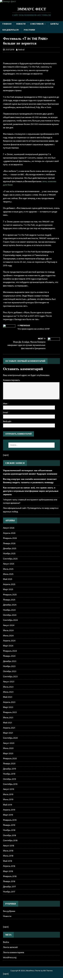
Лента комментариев (13, 952)
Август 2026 (8, 528)
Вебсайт (7, 421)
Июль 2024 (8, 630)
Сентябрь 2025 (10, 559)
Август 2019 (8, 789)
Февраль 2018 (10, 876)
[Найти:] (31, 445)
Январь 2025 (9, 600)
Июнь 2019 (8, 799)
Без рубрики (9, 911)
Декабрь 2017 (9, 887)
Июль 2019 (8, 794)
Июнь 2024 (8, 636)
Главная (6, 24)
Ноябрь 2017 (9, 892)
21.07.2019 (10, 49)
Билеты (54, 24)
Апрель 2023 (9, 702)
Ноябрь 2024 (9, 610)
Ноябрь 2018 (9, 830)
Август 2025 (8, 564)
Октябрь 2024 (9, 615)
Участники (29, 30)
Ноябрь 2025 (9, 553)
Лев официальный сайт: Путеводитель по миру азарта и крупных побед (30, 509)
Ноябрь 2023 (9, 666)
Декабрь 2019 (9, 769)
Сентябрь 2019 (10, 784)
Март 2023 (8, 707)
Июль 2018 (8, 851)
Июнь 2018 (8, 856)
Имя (5, 404)
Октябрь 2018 (9, 835)
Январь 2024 (9, 656)
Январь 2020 (9, 763)
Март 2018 (8, 871)
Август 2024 (8, 625)
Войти (6, 942)
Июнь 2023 (8, 692)
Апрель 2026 (9, 533)
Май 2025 (7, 579)
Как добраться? (10, 30)
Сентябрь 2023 (10, 676)
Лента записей (10, 947)
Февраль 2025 (10, 595)
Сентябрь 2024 (10, 620)
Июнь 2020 (8, 748)
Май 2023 (7, 697)
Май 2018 (7, 861)
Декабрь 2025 (9, 548)
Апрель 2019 (9, 810)
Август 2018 (8, 846)
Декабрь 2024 (9, 605)
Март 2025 (8, 589)
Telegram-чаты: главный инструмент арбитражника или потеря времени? (30, 501)
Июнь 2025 (8, 574)
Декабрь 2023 (9, 661)
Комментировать (11, 380)
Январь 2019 (9, 825)
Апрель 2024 (9, 641)
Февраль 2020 (10, 758)
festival (21, 49)
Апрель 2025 (9, 584)
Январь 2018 (9, 881)
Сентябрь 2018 (10, 840)
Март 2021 (8, 733)
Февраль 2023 (10, 712)
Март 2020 (8, 753)
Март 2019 (8, 815)
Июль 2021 (8, 717)
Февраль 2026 (10, 538)
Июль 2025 (8, 569)
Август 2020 (8, 743)
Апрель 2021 (9, 728)
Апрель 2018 (9, 866)
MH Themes (48, 970)
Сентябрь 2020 (10, 738)
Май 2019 (7, 805)
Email (5, 412)
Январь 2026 (9, 543)
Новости (21, 24)
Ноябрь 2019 (9, 774)
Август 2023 (8, 682)
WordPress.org (9, 957)
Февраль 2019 (10, 820)
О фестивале (37, 24)
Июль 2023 (8, 687)
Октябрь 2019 (9, 779)
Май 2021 (7, 723)
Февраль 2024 (10, 651)
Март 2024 (8, 646)
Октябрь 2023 (9, 671)
